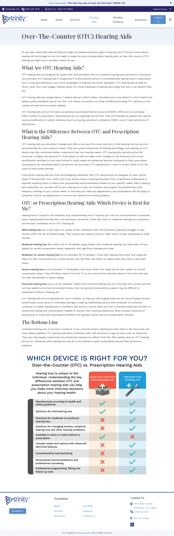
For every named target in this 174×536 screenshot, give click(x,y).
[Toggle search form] (170, 19)
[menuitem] (159, 9)
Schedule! (17, 511)
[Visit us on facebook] (170, 9)
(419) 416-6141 (32, 9)
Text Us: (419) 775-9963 (60, 9)
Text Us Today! (140, 518)
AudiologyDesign (83, 533)
